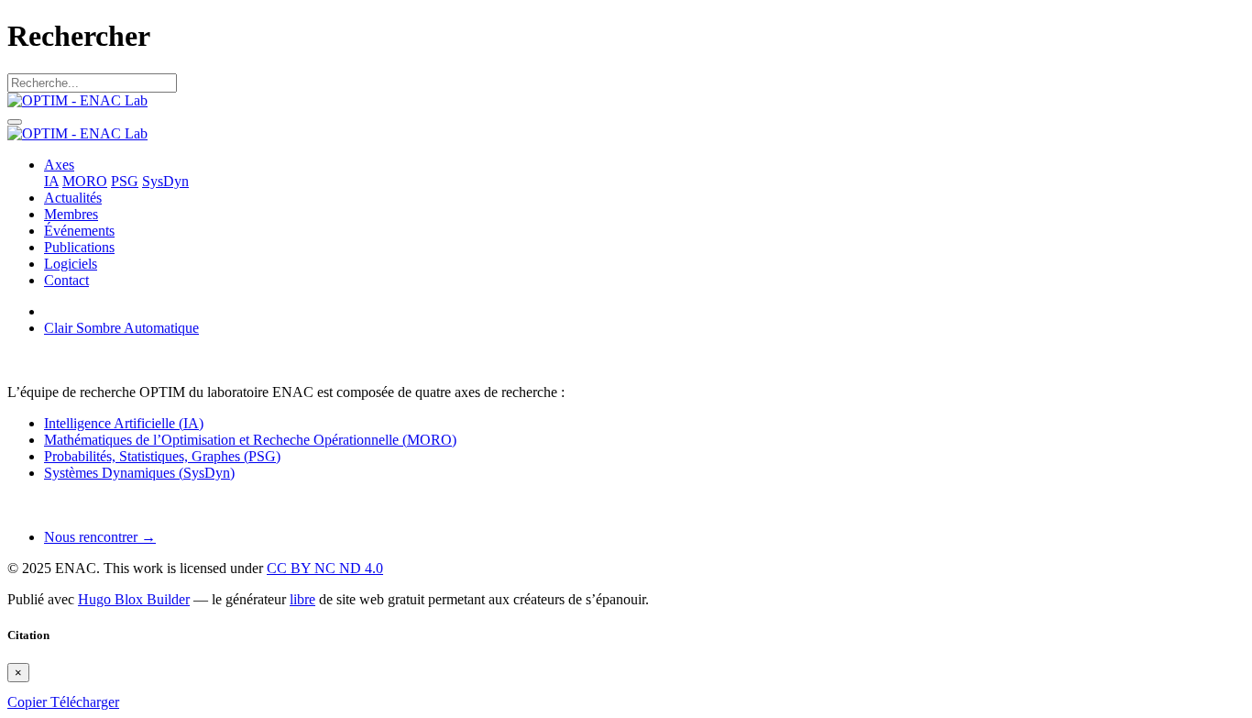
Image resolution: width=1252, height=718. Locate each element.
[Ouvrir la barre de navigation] (14, 122)
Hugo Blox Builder (134, 599)
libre (302, 599)
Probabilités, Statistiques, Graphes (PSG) (162, 456)
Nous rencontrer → (100, 537)
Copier (28, 702)
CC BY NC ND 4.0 (325, 568)
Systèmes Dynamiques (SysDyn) (139, 473)
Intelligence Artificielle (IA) (123, 423)
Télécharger (84, 702)
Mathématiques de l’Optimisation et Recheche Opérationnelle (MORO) (250, 439)
